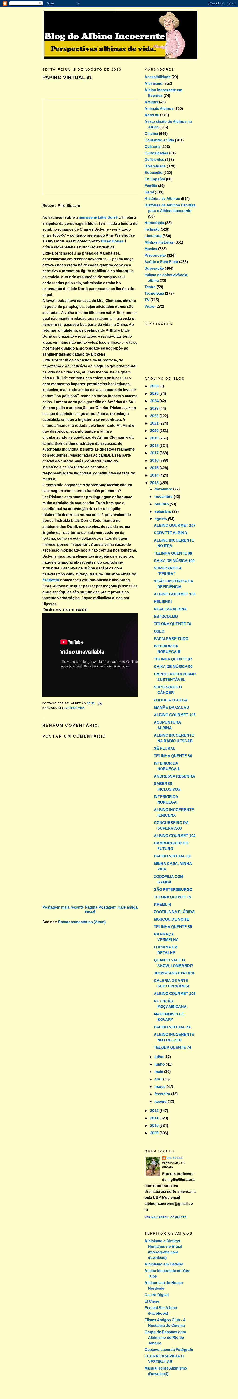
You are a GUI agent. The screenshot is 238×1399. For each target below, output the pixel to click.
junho (160, 1064)
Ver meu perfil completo (166, 1217)
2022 (154, 416)
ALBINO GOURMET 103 (174, 994)
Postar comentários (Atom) (82, 922)
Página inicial (91, 909)
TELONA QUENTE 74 (172, 1047)
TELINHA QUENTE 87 (173, 659)
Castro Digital (157, 1295)
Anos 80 (152, 115)
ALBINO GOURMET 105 (174, 715)
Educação (153, 173)
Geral (149, 192)
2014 (154, 475)
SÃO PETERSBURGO (173, 890)
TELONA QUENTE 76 (172, 624)
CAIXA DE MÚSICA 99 (173, 667)
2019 (154, 438)
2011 (154, 1118)
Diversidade (155, 166)
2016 (154, 460)
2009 (154, 1133)
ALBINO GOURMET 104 (174, 836)
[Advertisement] (77, 872)
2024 (154, 401)
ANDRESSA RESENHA (174, 776)
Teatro (150, 287)
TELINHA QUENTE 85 (173, 927)
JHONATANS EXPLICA (174, 973)
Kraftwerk (50, 580)
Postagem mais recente (63, 907)
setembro (163, 511)
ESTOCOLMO (166, 616)
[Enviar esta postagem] (99, 703)
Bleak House (112, 241)
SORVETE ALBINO (170, 533)
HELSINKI (163, 602)
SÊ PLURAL (164, 748)
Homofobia (154, 223)
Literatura (75, 707)
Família (151, 186)
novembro (164, 497)
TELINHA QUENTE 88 (173, 553)
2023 (154, 408)
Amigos (151, 102)
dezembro (164, 489)
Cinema (151, 134)
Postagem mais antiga (118, 907)
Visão (150, 306)
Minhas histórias (159, 242)
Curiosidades (156, 153)
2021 (154, 423)
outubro (162, 504)
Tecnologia (154, 293)
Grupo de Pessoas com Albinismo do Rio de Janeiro (165, 1337)
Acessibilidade (158, 77)
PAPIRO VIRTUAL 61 (67, 77)
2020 (154, 431)
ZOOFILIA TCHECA (171, 700)
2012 (154, 1111)
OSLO (159, 631)
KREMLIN (162, 904)
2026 (154, 386)
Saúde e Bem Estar (161, 262)
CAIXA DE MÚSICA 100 (174, 561)
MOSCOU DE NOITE (171, 919)
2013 (154, 483)
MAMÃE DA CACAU (171, 707)
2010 (154, 1126)
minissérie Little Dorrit (98, 217)
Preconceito (155, 255)
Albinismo (153, 83)
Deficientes (154, 160)
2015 (154, 468)
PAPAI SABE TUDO (171, 639)
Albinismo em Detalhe (164, 1264)
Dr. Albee (175, 1158)
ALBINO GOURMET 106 (174, 594)
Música (151, 249)
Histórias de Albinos (162, 199)
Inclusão (152, 229)
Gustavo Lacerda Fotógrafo (169, 1350)
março (161, 1086)
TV (147, 300)
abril (159, 1079)
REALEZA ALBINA (170, 609)
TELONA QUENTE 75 (172, 897)
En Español (155, 179)
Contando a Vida (159, 140)
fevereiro (163, 1094)
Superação (154, 268)
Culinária (152, 147)
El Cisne (152, 1301)
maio (159, 1072)
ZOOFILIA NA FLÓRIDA (174, 912)
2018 (154, 446)
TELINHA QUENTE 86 (173, 756)
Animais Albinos (159, 109)
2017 (154, 453)
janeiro (161, 1101)
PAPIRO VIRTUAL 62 (172, 856)
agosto (161, 519)
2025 (154, 394)
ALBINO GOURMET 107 (174, 525)
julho (159, 1057)
